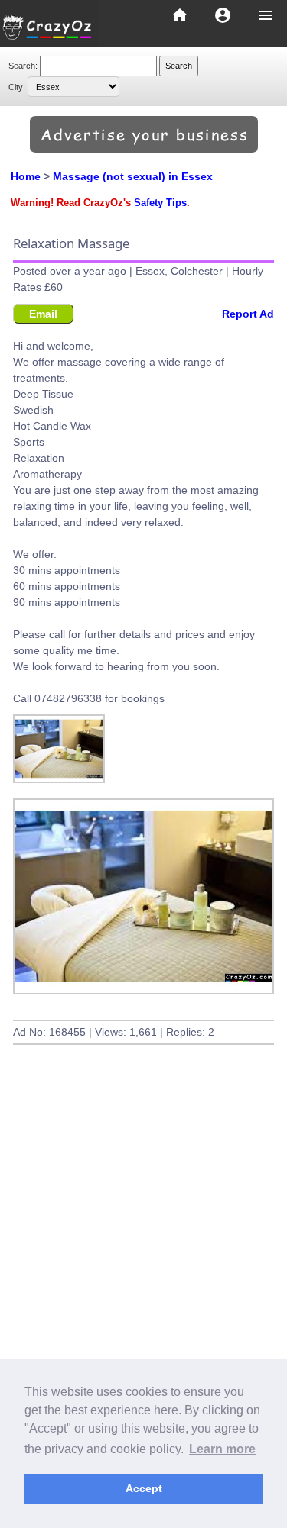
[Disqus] (143, 1288)
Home (26, 176)
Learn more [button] (222, 1449)
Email (43, 314)
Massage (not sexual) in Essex (133, 176)
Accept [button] (144, 1488)
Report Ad (248, 314)
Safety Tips (160, 203)
